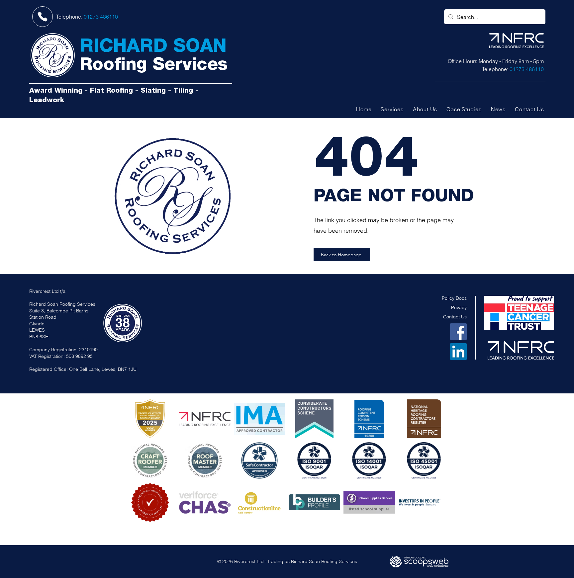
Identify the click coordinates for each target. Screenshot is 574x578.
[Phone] (42, 16)
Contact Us (455, 317)
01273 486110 (101, 16)
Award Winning (55, 91)
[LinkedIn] (458, 351)
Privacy (459, 307)
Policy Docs (454, 298)
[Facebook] (458, 331)
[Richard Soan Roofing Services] (52, 55)
